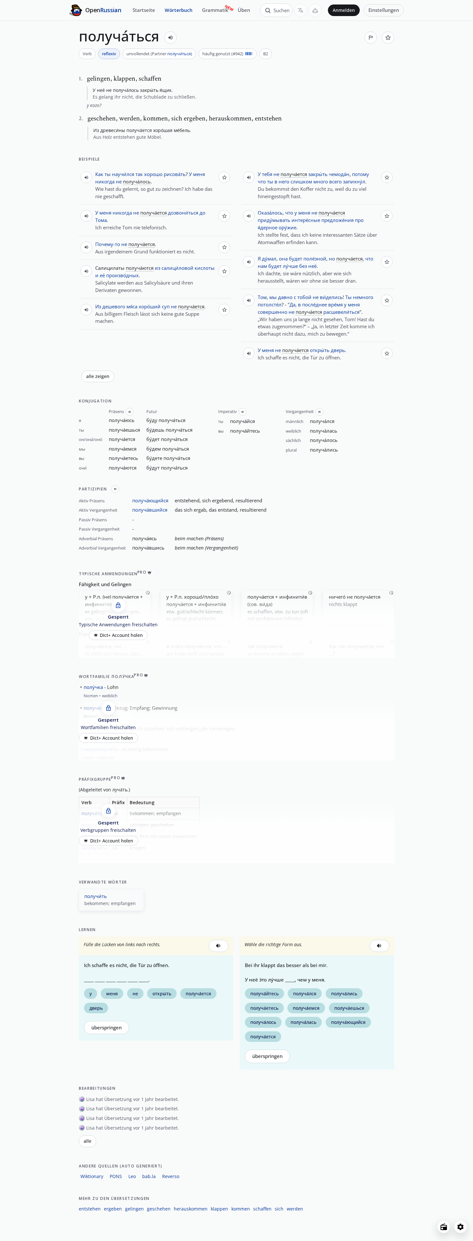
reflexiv (109, 54)
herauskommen (191, 1209)
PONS (116, 1176)
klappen (219, 1209)
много (320, 181)
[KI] (315, 10)
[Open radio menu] (444, 1227)
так (139, 174)
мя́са (131, 306)
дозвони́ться (183, 212)
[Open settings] (460, 1227)
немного (363, 297)
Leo (132, 1176)
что (289, 212)
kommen (240, 1209)
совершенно (272, 312)
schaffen (262, 1209)
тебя (267, 174)
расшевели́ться (341, 312)
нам (262, 266)
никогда (105, 181)
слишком (301, 181)
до (202, 212)
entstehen (90, 1209)
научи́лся (123, 174)
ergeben (113, 1209)
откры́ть (319, 350)
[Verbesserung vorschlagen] (371, 37)
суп (166, 306)
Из (98, 306)
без (303, 266)
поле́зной (314, 258)
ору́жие (287, 227)
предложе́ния (337, 220)
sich (279, 1209)
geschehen (159, 1209)
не (119, 181)
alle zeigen (97, 376)
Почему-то (107, 244)
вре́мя (335, 304)
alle (87, 1141)
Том (262, 297)
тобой (304, 297)
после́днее (314, 304)
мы (273, 297)
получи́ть (95, 896)
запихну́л (354, 181)
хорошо (153, 174)
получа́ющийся (150, 500)
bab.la (149, 1176)
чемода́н (339, 174)
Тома (101, 220)
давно (285, 297)
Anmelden (344, 10)
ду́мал (269, 258)
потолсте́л (270, 304)
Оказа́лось (270, 212)
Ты (348, 297)
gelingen (134, 1209)
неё (312, 266)
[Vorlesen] (170, 37)
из (157, 268)
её (102, 275)
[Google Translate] (300, 10)
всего (335, 181)
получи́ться (179, 54)
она (283, 258)
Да (292, 304)
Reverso (170, 1176)
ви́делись (331, 297)
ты (108, 174)
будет (295, 258)
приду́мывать (274, 220)
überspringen (106, 1028)
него (284, 181)
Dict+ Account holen (121, 635)
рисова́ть (175, 174)
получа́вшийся (149, 509)
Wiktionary (91, 1176)
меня (199, 174)
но (332, 258)
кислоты (205, 268)
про (359, 220)
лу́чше (290, 266)
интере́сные (306, 220)
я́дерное (267, 227)
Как (99, 174)
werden (295, 1209)
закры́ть (318, 174)
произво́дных (122, 275)
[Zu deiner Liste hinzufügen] (388, 37)
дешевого (113, 306)
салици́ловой (177, 268)
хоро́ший (150, 306)
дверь (338, 350)
